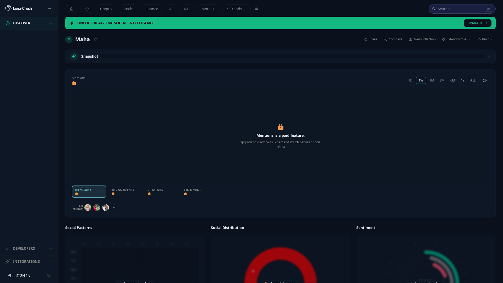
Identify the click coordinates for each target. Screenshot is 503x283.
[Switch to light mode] (48, 275)
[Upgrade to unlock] (74, 83)
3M (442, 80)
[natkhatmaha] (87, 207)
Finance (151, 8)
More (206, 8)
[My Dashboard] (87, 9)
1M (431, 80)
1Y (462, 80)
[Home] (71, 9)
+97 (115, 207)
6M (452, 80)
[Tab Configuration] (256, 9)
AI (171, 8)
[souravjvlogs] (96, 207)
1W (421, 80)
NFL (187, 8)
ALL (472, 80)
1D (410, 80)
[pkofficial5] (105, 207)
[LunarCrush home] (18, 8)
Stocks (128, 8)
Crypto (106, 8)
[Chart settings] (484, 80)
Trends (234, 8)
